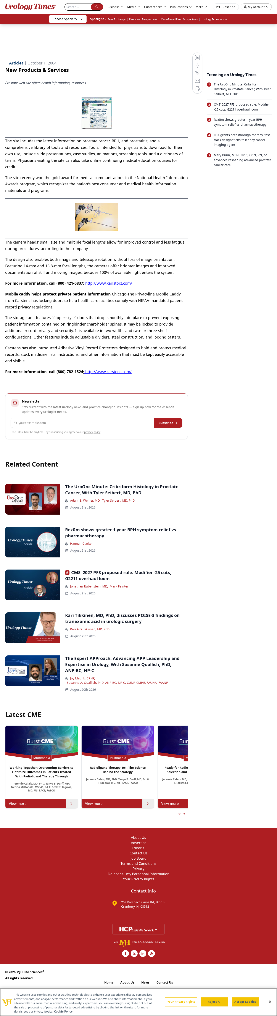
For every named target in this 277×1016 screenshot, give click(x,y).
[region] (138, 1002)
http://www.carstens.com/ (108, 371)
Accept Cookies (245, 1002)
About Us (138, 837)
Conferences (153, 7)
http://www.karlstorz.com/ (108, 283)
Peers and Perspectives (143, 19)
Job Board (138, 858)
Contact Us (139, 853)
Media (131, 7)
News (145, 982)
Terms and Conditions (138, 863)
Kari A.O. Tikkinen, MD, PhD (90, 629)
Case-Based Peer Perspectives (179, 19)
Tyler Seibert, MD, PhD (118, 500)
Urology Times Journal (214, 19)
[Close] (270, 1001)
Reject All (214, 1002)
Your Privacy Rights (138, 879)
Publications (179, 7)
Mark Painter (119, 586)
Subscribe (166, 423)
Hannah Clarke (81, 543)
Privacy (138, 868)
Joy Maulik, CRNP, (82, 678)
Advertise (138, 842)
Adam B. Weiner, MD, (85, 500)
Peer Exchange (117, 19)
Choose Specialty (65, 19)
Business (112, 7)
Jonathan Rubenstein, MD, (89, 586)
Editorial (138, 848)
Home (108, 982)
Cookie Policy (63, 1011)
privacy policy (92, 432)
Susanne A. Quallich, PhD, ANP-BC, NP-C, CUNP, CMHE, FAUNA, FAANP (117, 683)
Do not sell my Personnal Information (138, 874)
